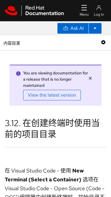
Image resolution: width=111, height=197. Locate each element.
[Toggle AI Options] (95, 28)
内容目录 (11, 43)
